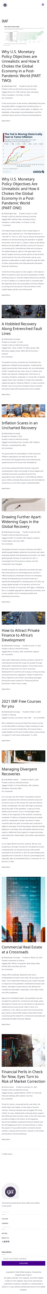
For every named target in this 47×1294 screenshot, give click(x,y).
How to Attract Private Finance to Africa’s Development (21, 635)
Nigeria (29, 538)
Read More (6, 121)
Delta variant (30, 348)
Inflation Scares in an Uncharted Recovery (20, 425)
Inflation (36, 442)
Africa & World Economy (18, 89)
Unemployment (15, 445)
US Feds (27, 95)
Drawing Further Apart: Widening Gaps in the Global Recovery (22, 521)
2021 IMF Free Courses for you (21, 704)
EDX (25, 718)
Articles (4, 1233)
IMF (17, 92)
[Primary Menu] (42, 4)
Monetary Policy (29, 219)
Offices (14, 963)
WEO (23, 351)
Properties (22, 963)
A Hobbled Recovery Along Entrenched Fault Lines (22, 328)
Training (12, 715)
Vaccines (16, 541)
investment (28, 651)
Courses (11, 718)
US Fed (32, 222)
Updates (5, 1223)
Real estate (31, 963)
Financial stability (8, 1096)
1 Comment (6, 225)
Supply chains (14, 351)
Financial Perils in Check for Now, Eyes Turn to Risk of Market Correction (23, 1076)
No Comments (7, 98)
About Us (5, 1238)
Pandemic (11, 95)
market (22, 1096)
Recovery (5, 351)
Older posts (7, 1154)
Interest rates (25, 92)
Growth (26, 442)
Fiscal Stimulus (22, 785)
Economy (32, 89)
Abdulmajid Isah (10, 86)
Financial (37, 1093)
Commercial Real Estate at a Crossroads (22, 949)
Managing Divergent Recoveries (19, 771)
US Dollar (19, 95)
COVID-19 (21, 348)
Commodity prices (15, 442)
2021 (10, 348)
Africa (10, 92)
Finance (16, 651)
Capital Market (19, 1093)
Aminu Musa (9, 1087)
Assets (10, 1093)
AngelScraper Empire (23, 1275)
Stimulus (5, 445)
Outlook (36, 538)
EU (14, 92)
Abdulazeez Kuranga (12, 339)
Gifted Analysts (25, 1272)
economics (19, 718)
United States (15, 222)
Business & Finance (16, 960)
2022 (14, 348)
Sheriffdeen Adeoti (11, 779)
